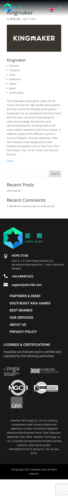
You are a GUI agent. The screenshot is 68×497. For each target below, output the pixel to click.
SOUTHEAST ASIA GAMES (30, 303)
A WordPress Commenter (21, 206)
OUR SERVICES (21, 317)
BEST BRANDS (21, 310)
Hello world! (14, 190)
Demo (10, 161)
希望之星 (15, 19)
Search (55, 173)
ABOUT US (18, 325)
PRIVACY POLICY (23, 332)
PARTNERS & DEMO (25, 296)
